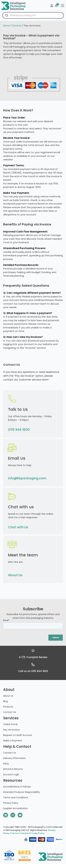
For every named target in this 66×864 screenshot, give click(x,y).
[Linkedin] (5, 815)
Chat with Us (18, 527)
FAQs (6, 763)
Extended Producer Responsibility (21, 792)
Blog (5, 701)
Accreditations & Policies (17, 786)
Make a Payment (12, 740)
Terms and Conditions (15, 797)
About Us (15, 575)
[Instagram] (12, 815)
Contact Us (9, 712)
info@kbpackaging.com (27, 478)
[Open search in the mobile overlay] (33, 15)
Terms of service (20, 833)
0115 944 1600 (19, 429)
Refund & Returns (13, 769)
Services (17, 25)
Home (6, 25)
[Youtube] (20, 815)
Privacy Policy (10, 803)
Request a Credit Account (17, 735)
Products (8, 706)
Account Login (11, 774)
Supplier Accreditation (15, 808)
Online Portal (10, 724)
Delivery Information (14, 758)
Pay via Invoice (11, 729)
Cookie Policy (37, 833)
